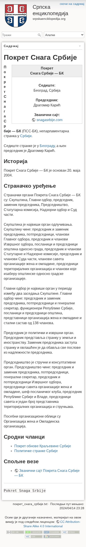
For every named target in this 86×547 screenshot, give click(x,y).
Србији (26, 136)
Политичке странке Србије (36, 451)
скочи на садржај (72, 3)
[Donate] (34, 532)
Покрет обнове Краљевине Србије (42, 446)
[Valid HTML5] (71, 532)
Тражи (40, 34)
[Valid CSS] (34, 536)
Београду (47, 146)
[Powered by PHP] (52, 532)
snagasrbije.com (49, 120)
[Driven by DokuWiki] (52, 536)
